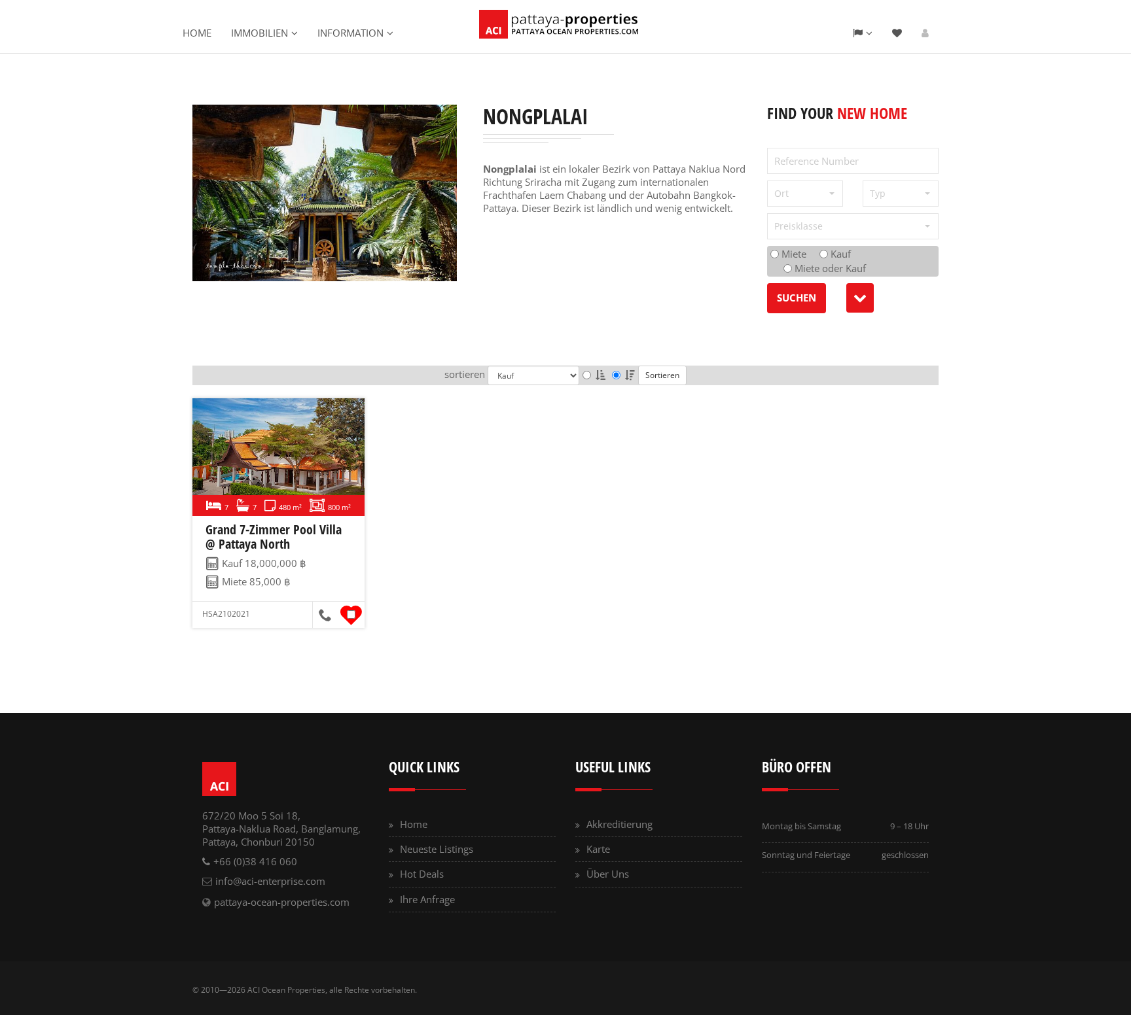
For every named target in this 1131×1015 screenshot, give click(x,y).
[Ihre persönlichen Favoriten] (897, 32)
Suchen (796, 297)
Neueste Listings (436, 848)
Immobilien (259, 32)
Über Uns (607, 873)
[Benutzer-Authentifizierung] (925, 32)
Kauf (839, 253)
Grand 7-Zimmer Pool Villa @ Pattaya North (274, 537)
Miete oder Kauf (829, 268)
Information (350, 32)
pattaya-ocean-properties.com (282, 901)
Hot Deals (422, 873)
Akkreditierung (619, 824)
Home (197, 32)
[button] (805, 194)
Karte (598, 848)
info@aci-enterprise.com (270, 880)
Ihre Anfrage (427, 899)
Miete (792, 253)
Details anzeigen (276, 457)
